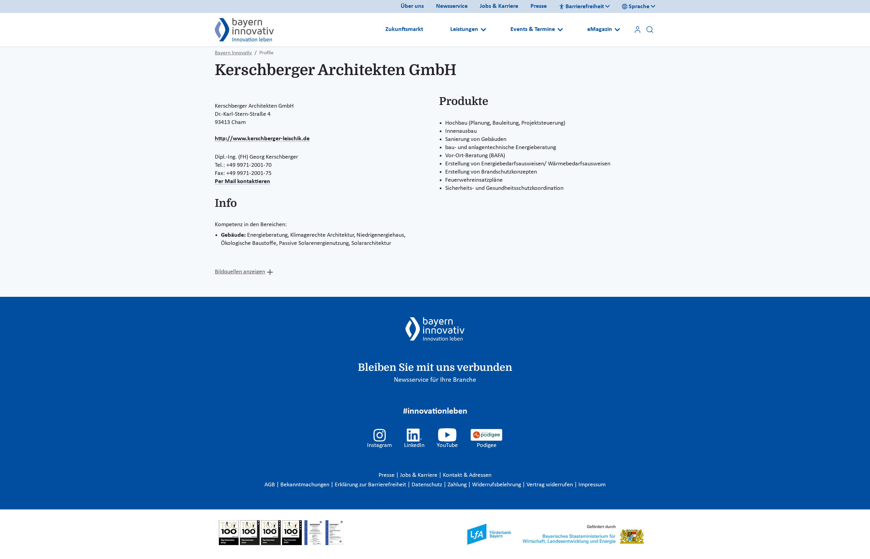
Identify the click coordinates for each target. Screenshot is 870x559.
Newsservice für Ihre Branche (435, 380)
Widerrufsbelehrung (497, 485)
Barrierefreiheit (585, 6)
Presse (538, 6)
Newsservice (452, 6)
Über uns (412, 6)
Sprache (639, 6)
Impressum (592, 485)
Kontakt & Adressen (467, 475)
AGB (270, 485)
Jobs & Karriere (499, 6)
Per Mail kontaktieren (242, 181)
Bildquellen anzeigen (240, 272)
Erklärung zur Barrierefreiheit (371, 485)
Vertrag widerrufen (550, 485)
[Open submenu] (483, 29)
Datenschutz (427, 485)
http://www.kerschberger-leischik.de (262, 139)
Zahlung (458, 485)
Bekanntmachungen (305, 485)
